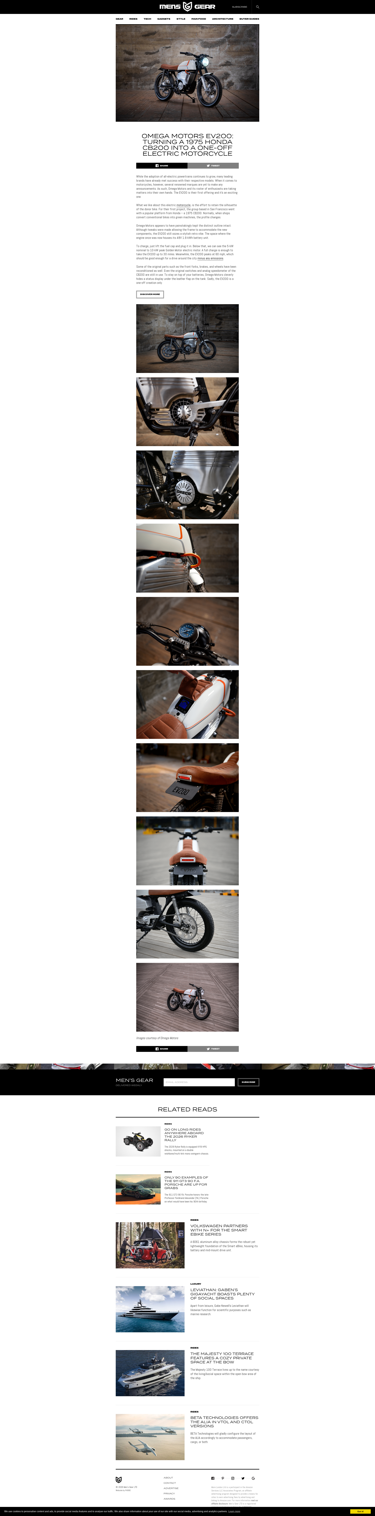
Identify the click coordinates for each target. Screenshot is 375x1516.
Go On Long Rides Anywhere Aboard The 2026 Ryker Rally (184, 1135)
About (168, 1477)
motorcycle (183, 205)
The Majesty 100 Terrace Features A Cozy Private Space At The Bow (222, 1358)
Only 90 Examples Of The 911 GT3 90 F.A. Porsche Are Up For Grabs (186, 1183)
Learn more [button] (234, 1511)
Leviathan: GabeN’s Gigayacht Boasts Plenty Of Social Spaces (222, 1294)
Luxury (195, 1284)
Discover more (150, 294)
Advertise (171, 1488)
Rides (133, 19)
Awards (169, 1499)
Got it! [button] (360, 1511)
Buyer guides (249, 19)
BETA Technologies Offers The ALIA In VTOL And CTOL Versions (224, 1422)
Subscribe (248, 1082)
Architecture (222, 19)
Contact (170, 1483)
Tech (147, 19)
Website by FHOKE (123, 1490)
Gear (119, 19)
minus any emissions (210, 258)
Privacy (169, 1493)
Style (181, 19)
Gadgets (163, 19)
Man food (198, 19)
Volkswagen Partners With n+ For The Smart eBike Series (219, 1230)
